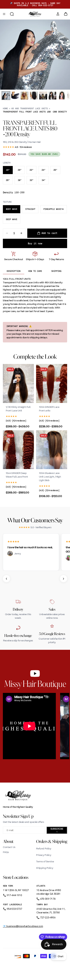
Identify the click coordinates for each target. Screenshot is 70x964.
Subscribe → (56, 830)
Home (5, 108)
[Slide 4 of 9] (34, 96)
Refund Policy (43, 848)
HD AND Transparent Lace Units (29, 108)
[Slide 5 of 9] (43, 96)
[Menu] (4, 14)
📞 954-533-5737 (12, 908)
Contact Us (9, 846)
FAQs (6, 852)
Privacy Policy (43, 854)
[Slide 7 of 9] (62, 96)
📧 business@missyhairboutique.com (23, 926)
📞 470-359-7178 (45, 898)
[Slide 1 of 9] (6, 96)
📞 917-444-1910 (12, 895)
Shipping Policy (44, 867)
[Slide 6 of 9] (53, 96)
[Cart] (66, 14)
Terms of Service (45, 861)
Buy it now (35, 243)
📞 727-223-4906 (45, 917)
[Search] (12, 14)
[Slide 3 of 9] (25, 96)
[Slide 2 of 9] (15, 96)
